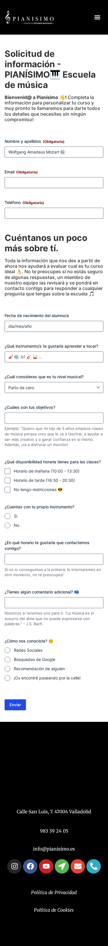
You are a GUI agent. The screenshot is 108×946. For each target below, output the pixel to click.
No (16, 525)
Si (15, 516)
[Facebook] (30, 866)
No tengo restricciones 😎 (38, 489)
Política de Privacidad (54, 892)
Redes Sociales (28, 650)
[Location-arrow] (62, 866)
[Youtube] (46, 866)
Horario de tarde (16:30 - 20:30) (44, 480)
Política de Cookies (54, 910)
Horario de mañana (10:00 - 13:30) (46, 471)
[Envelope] (78, 866)
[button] (97, 17)
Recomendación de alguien (39, 668)
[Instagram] (14, 866)
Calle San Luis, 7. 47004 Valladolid (54, 811)
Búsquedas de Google (34, 659)
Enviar (15, 704)
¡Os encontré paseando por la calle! (47, 677)
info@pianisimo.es (54, 849)
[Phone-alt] (93, 866)
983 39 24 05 (54, 831)
